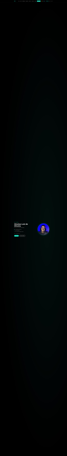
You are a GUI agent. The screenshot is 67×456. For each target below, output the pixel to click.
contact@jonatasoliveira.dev (18, 229)
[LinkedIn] (16, 233)
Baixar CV (16, 235)
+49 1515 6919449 (17, 230)
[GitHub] (14, 233)
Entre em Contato (22, 235)
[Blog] (19, 233)
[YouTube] (18, 233)
